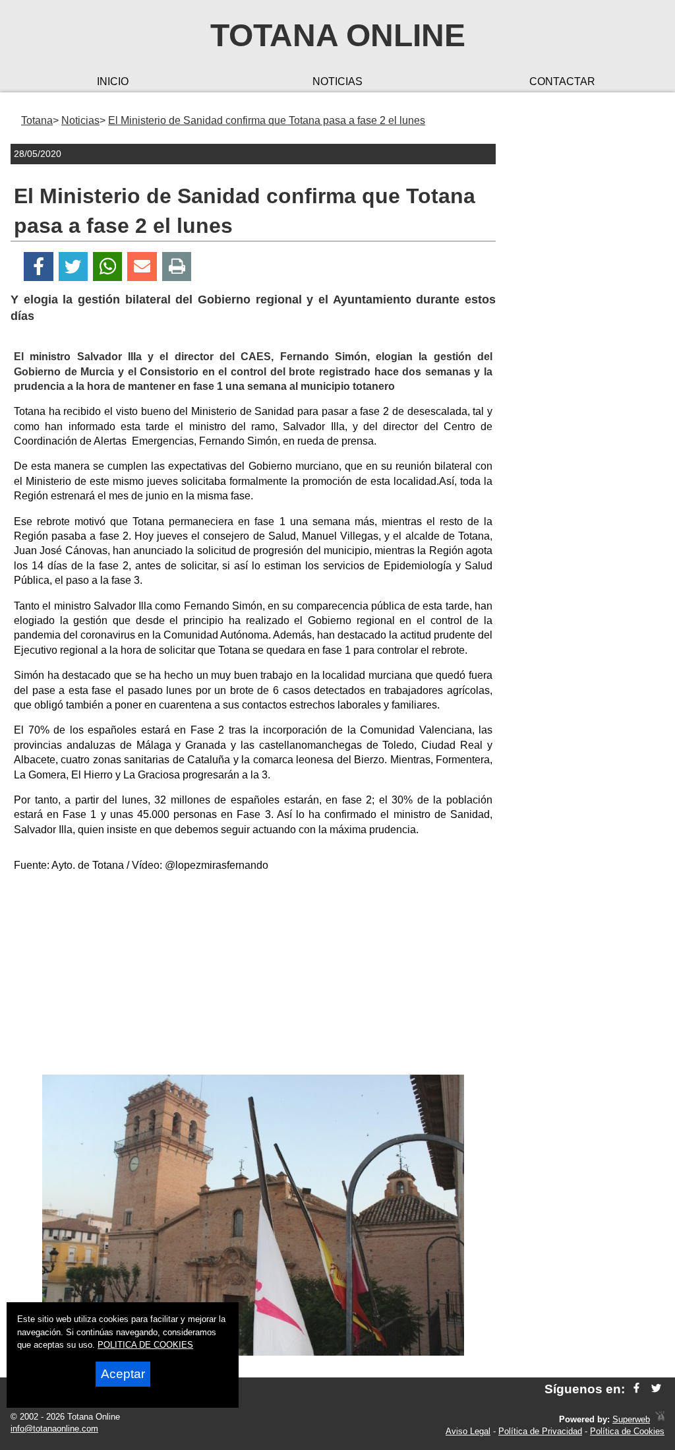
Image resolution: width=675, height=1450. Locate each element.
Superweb (631, 1419)
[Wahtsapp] (108, 267)
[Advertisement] (253, 975)
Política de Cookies (627, 1431)
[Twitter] (73, 267)
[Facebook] (38, 267)
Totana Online (337, 35)
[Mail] (141, 267)
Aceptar (123, 1374)
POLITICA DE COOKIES (145, 1345)
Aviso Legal (468, 1431)
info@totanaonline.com (54, 1429)
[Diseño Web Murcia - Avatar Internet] (659, 1419)
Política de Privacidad (540, 1431)
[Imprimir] (177, 267)
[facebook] (636, 1389)
